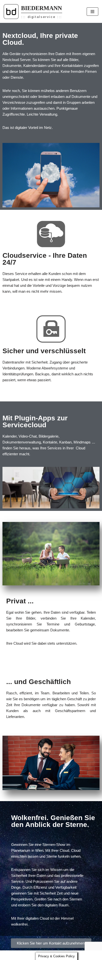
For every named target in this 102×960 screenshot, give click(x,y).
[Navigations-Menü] (92, 11)
